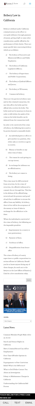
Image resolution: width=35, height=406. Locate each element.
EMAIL (28, 402)
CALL (6, 402)
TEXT (17, 402)
